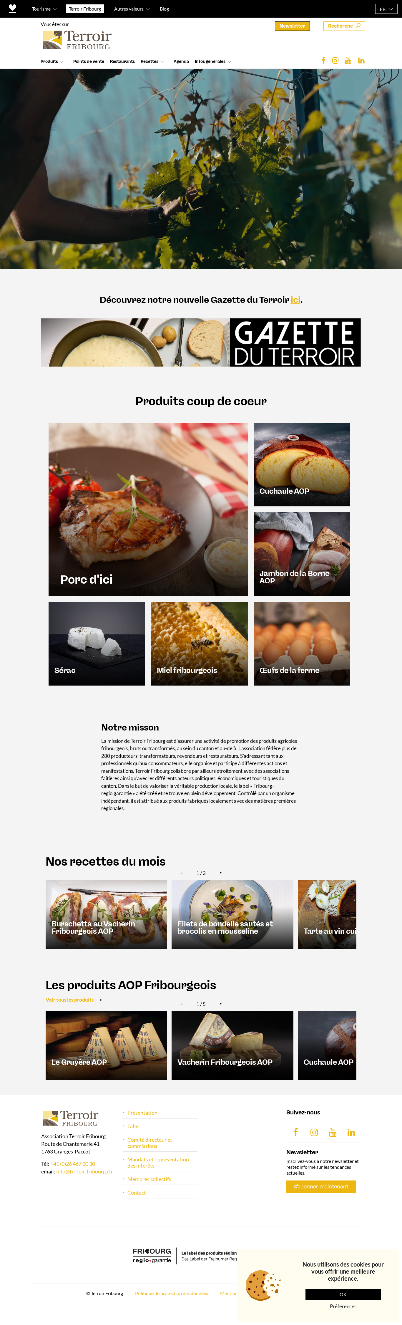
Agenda (181, 61)
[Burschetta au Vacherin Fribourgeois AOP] (106, 914)
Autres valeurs (129, 8)
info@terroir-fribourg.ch (84, 1171)
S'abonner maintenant (321, 1186)
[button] (219, 873)
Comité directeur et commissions (149, 1143)
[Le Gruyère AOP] (106, 1045)
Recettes (149, 61)
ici (295, 299)
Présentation (142, 1113)
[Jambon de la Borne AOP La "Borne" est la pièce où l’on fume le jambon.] (302, 553)
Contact (136, 1193)
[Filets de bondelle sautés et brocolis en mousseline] (232, 914)
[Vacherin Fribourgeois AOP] (232, 1045)
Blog (164, 8)
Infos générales (210, 61)
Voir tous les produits (70, 1000)
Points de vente (88, 61)
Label (133, 1126)
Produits (49, 61)
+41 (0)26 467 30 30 (72, 1164)
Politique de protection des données (171, 1293)
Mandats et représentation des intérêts (158, 1162)
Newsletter (292, 26)
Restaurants (122, 61)
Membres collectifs (149, 1179)
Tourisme (41, 8)
